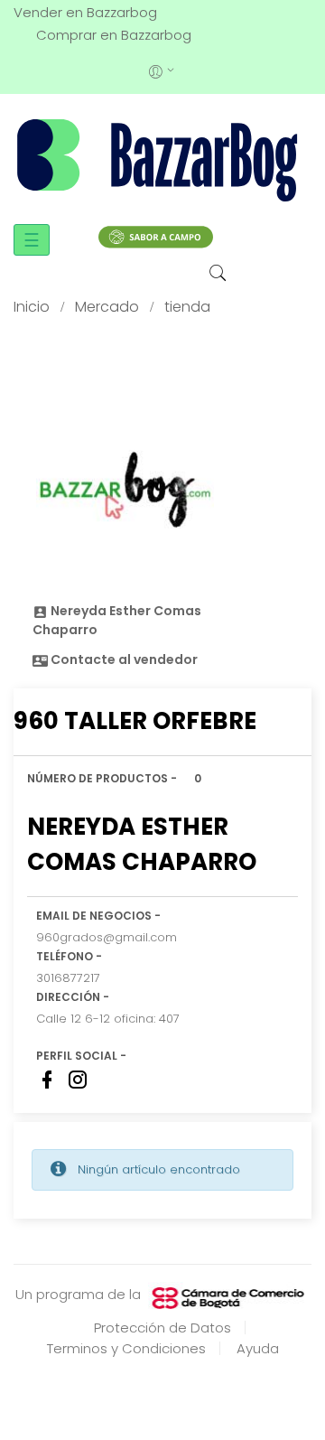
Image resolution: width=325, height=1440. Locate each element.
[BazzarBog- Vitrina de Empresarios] (162, 159)
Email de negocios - (98, 915)
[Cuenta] (163, 69)
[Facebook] (47, 1079)
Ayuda (258, 1348)
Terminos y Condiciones (126, 1348)
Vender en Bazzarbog (85, 12)
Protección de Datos (162, 1327)
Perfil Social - (81, 1055)
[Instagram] (77, 1079)
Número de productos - (102, 778)
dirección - (72, 997)
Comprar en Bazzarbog (113, 34)
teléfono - (69, 956)
